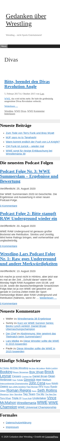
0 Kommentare (8, 205)
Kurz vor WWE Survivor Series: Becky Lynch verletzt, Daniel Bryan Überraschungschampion (30, 326)
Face (14, 380)
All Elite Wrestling (19, 368)
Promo (47, 387)
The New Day (51, 394)
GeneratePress (51, 437)
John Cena (37, 383)
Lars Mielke (12, 341)
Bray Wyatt (36, 371)
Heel (38, 379)
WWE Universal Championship (37, 407)
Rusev (34, 391)
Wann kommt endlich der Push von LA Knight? (33, 141)
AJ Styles (4, 368)
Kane (48, 383)
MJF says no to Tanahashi (21, 137)
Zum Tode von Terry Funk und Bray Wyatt (30, 133)
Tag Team (29, 394)
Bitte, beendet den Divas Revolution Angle (27, 84)
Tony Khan (5, 398)
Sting (11, 394)
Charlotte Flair (27, 376)
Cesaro (16, 376)
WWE (7, 98)
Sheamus (4, 394)
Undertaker (39, 398)
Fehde (20, 380)
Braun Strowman (21, 372)
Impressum (12, 427)
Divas (23, 111)
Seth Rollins (47, 390)
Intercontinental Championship (14, 383)
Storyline (18, 394)
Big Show (32, 368)
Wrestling (8, 111)
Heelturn (46, 379)
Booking (6, 372)
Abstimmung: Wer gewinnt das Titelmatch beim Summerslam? (31, 335)
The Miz (40, 394)
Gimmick (29, 379)
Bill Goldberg (40, 368)
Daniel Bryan (39, 376)
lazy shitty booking (17, 387)
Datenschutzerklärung (18, 422)
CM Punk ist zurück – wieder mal (25, 146)
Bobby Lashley (52, 368)
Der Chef (11, 333)
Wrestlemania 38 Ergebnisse (34, 318)
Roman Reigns (18, 390)
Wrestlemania (26, 403)
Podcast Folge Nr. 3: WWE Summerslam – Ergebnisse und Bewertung (29, 176)
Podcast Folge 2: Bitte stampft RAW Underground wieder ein (28, 216)
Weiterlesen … (11, 106)
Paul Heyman (32, 387)
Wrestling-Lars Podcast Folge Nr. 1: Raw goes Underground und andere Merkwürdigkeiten (29, 258)
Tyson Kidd (27, 398)
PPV (41, 386)
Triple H (16, 398)
